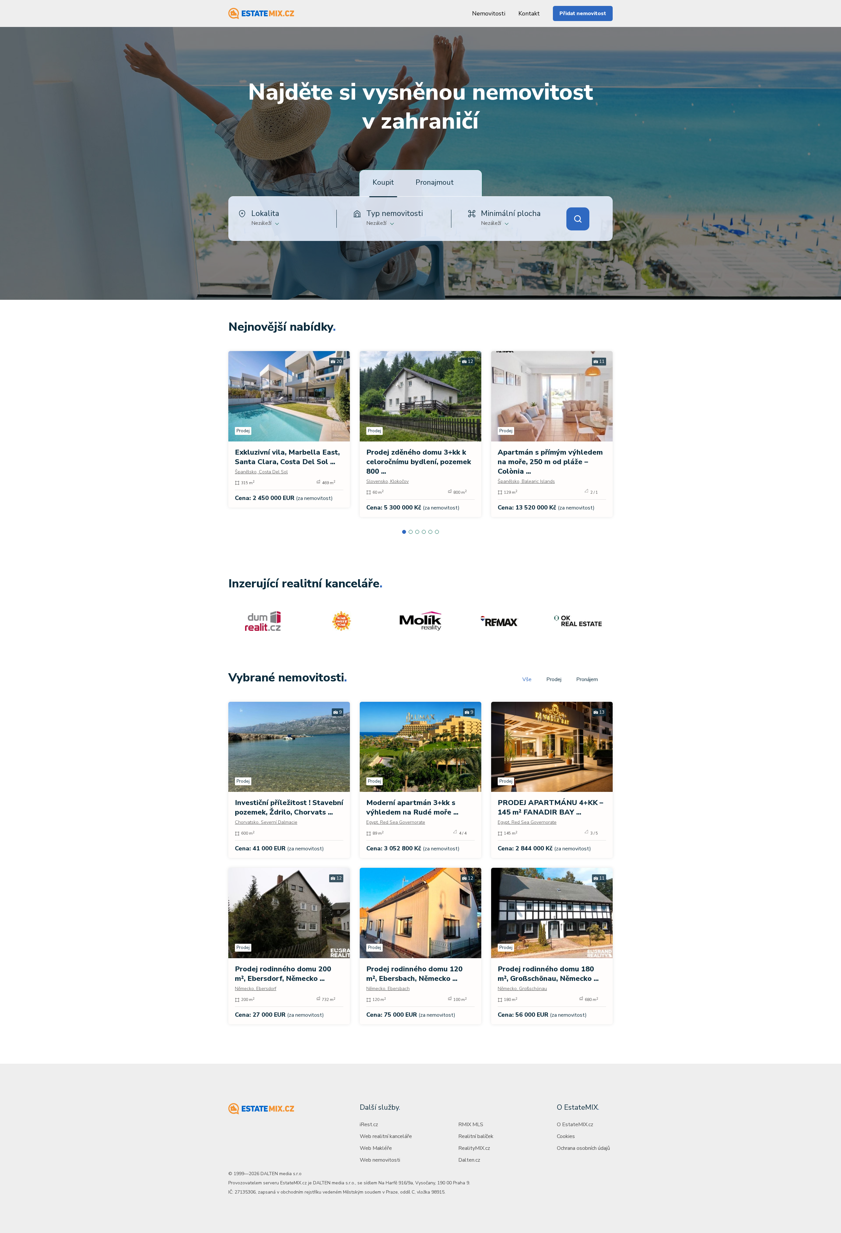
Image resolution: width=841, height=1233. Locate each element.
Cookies (566, 1136)
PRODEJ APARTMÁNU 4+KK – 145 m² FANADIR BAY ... (550, 807)
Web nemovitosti (380, 1160)
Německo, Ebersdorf (255, 988)
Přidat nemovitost (582, 13)
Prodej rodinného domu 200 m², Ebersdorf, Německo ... (283, 974)
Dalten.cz (469, 1160)
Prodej (553, 679)
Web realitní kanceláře (386, 1136)
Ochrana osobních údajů (583, 1148)
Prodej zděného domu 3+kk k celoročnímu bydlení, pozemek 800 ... (418, 461)
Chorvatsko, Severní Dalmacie (266, 822)
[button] (404, 532)
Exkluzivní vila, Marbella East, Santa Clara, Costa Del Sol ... (287, 457)
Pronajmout (435, 182)
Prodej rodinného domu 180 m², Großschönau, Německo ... (548, 974)
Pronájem (587, 679)
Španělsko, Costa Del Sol (261, 472)
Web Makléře (376, 1148)
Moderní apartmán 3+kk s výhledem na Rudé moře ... (412, 807)
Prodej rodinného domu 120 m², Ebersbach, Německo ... (414, 974)
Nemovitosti (488, 13)
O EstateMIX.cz (575, 1124)
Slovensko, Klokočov (387, 481)
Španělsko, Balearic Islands (526, 481)
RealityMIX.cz (474, 1148)
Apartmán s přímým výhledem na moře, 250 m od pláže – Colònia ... (550, 461)
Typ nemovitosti (394, 213)
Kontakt (529, 13)
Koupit (383, 182)
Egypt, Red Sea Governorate (395, 822)
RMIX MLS (470, 1124)
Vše (527, 679)
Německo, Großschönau (522, 988)
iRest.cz (369, 1124)
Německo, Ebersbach (388, 988)
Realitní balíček (475, 1136)
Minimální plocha (511, 213)
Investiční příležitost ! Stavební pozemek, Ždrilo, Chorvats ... (289, 807)
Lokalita (265, 213)
